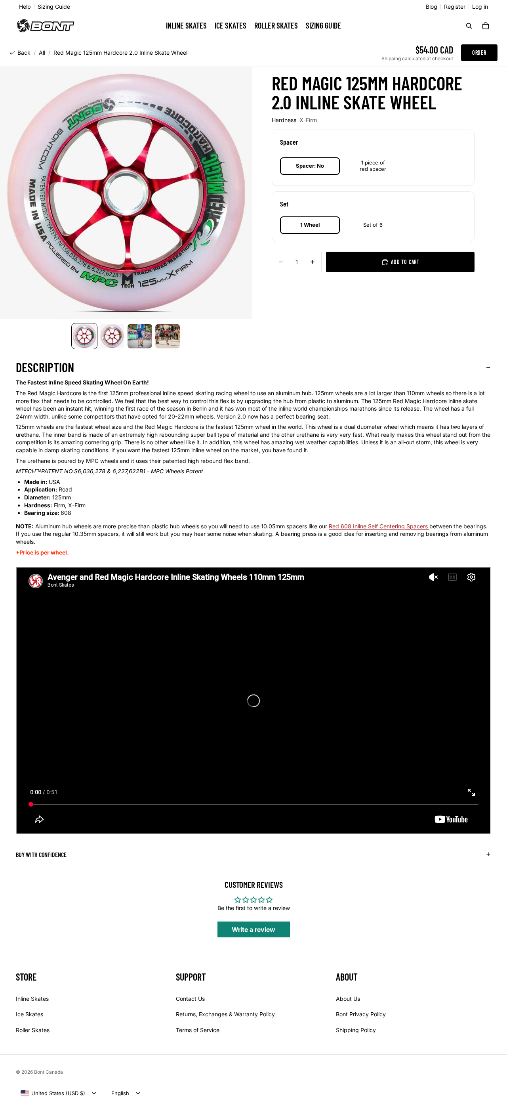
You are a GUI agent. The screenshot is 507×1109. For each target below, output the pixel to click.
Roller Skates (33, 1030)
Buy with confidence (41, 854)
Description (45, 367)
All (42, 53)
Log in (480, 7)
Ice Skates (29, 1014)
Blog (431, 7)
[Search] (469, 25)
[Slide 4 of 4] (167, 336)
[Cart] (485, 25)
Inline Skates (32, 998)
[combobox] (53, 1093)
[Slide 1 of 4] (84, 336)
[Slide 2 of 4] (112, 336)
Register (454, 7)
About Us (348, 998)
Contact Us (190, 998)
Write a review (253, 929)
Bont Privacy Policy (361, 1014)
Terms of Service (197, 1030)
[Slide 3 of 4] (140, 336)
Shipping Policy (356, 1030)
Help (25, 7)
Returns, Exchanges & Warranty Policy (225, 1014)
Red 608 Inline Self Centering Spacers (379, 526)
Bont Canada (48, 1072)
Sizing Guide (54, 7)
